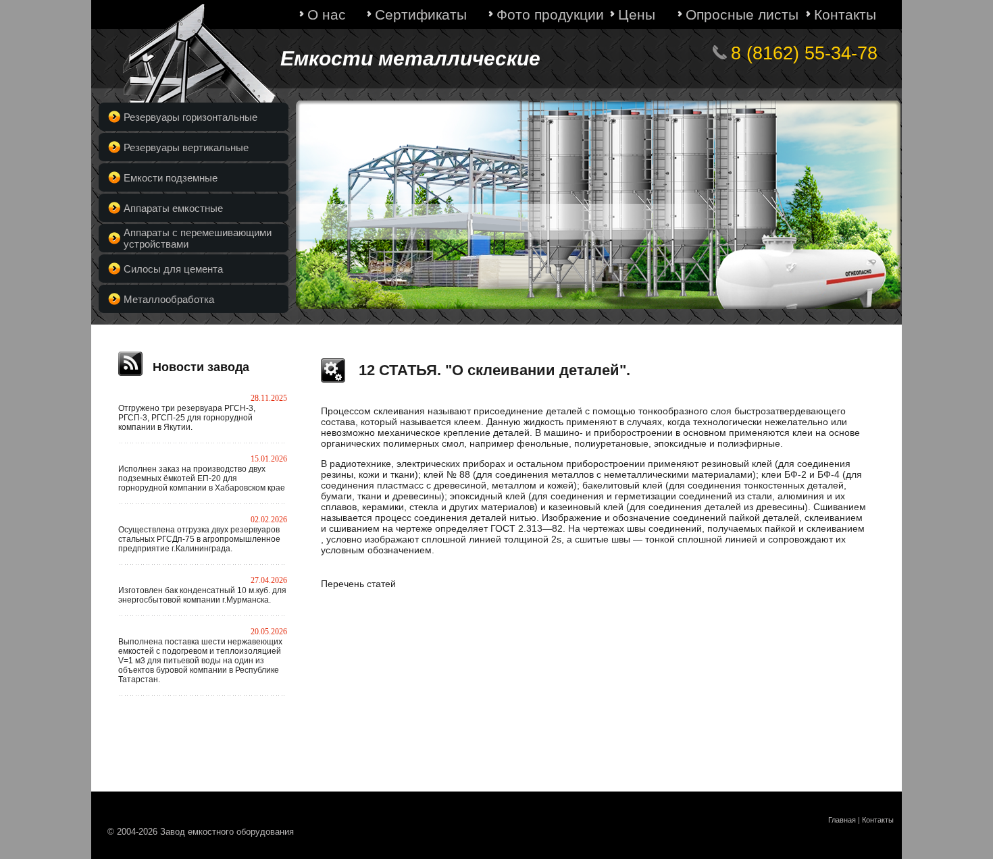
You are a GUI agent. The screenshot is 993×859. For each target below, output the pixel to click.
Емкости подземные (171, 178)
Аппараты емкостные (173, 208)
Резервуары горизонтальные (190, 117)
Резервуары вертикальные (186, 147)
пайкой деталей (764, 517)
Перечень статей (358, 583)
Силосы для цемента (173, 269)
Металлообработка (169, 299)
